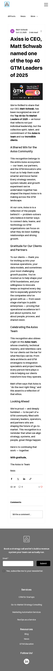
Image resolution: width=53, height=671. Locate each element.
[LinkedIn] (26, 661)
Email (5, 558)
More (33, 16)
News (23, 16)
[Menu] (46, 4)
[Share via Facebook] (11, 479)
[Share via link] (30, 479)
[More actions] (41, 31)
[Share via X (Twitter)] (18, 479)
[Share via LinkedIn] (24, 479)
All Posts (11, 16)
